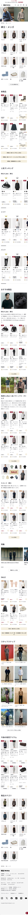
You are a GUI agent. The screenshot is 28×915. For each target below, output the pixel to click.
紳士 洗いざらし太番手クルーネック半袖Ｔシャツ (23, 503)
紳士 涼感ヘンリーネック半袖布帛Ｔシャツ (5, 503)
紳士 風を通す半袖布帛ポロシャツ (5, 448)
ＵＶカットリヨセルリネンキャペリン (23, 617)
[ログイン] (18, 4)
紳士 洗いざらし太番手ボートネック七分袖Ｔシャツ (5, 424)
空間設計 (2, 875)
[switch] (8, 118)
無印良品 (2, 23)
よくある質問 (8, 875)
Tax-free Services (11, 884)
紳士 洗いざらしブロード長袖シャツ (17, 235)
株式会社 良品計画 (12, 888)
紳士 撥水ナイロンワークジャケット (5, 107)
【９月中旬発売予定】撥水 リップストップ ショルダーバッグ (23, 752)
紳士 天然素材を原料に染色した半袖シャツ (5, 593)
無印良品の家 (3, 878)
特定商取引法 (20, 893)
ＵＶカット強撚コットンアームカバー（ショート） (14, 591)
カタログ (8, 882)
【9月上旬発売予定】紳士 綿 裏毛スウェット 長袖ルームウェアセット (14, 780)
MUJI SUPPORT (21, 873)
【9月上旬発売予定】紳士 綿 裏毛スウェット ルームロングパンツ (14, 754)
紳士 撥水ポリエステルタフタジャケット (17, 196)
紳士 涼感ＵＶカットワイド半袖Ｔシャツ (5, 526)
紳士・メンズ (8, 23)
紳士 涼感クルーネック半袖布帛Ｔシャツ (14, 526)
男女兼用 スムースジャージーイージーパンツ (23, 361)
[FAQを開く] (23, 4)
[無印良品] (5, 870)
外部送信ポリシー (14, 893)
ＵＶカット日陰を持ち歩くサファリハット (5, 617)
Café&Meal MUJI (10, 878)
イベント (7, 873)
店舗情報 (2, 873)
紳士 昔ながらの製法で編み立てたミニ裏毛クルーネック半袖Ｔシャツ (23, 594)
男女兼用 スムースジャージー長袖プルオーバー (14, 136)
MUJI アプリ (3, 882)
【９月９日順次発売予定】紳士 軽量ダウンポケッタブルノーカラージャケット (5, 780)
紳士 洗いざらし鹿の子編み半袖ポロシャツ (14, 503)
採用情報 (10, 887)
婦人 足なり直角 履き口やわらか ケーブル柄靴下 (23, 138)
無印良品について (4, 888)
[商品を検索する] (15, 4)
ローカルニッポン (13, 873)
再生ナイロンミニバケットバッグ (14, 336)
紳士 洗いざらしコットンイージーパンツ (6, 274)
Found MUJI (22, 878)
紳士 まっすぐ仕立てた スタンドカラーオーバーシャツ (14, 425)
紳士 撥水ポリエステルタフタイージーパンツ (14, 361)
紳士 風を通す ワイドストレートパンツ (23, 449)
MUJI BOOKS (3, 879)
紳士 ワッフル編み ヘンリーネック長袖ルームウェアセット (14, 108)
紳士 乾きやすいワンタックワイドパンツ (23, 525)
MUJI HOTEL (9, 879)
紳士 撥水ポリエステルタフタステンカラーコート (5, 361)
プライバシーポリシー (5, 893)
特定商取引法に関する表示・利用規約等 (8, 890)
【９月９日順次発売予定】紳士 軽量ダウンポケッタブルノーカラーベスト (5, 754)
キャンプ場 (17, 878)
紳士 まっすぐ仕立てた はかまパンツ (17, 271)
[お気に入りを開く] (21, 4)
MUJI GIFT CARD (20, 882)
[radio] (1, 103)
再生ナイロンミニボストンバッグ (6, 194)
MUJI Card (13, 882)
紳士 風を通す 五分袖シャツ (6, 233)
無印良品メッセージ (17, 887)
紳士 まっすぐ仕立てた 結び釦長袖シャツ (23, 424)
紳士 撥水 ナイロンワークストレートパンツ (5, 136)
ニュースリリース (4, 887)
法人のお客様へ (4, 884)
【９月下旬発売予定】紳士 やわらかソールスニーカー (23, 779)
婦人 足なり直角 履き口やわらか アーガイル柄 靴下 (23, 108)
